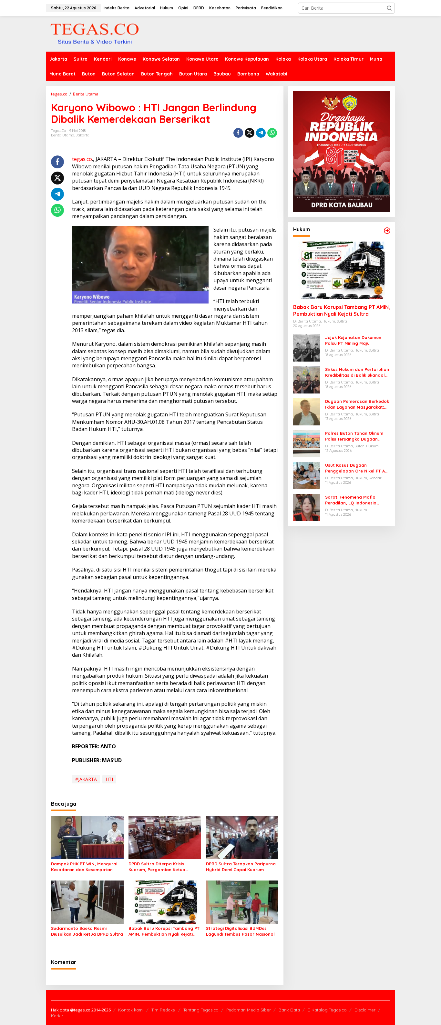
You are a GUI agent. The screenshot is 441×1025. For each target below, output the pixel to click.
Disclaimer (364, 1009)
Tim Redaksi (163, 1009)
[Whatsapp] (272, 133)
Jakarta (82, 135)
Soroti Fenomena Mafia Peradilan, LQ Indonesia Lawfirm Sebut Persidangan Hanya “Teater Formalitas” (355, 500)
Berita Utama (62, 135)
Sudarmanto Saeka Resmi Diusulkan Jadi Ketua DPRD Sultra (87, 931)
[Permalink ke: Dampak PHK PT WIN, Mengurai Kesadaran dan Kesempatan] (87, 837)
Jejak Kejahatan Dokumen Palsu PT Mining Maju (353, 340)
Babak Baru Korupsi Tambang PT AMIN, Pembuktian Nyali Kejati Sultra (164, 931)
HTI (109, 779)
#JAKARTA (86, 779)
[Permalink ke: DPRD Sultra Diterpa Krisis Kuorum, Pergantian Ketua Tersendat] (164, 837)
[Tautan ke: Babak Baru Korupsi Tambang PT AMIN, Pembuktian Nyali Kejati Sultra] (341, 270)
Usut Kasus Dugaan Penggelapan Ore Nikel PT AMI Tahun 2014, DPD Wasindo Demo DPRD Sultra (357, 468)
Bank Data (289, 1009)
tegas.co (82, 159)
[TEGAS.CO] (94, 33)
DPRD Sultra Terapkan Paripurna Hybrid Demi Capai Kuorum (241, 866)
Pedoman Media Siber (248, 1009)
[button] (389, 8)
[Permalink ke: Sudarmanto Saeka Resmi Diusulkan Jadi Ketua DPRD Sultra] (87, 901)
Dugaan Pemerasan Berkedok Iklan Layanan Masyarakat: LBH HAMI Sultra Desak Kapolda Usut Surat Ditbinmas (357, 404)
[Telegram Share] (261, 133)
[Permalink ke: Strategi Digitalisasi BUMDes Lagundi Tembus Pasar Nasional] (242, 901)
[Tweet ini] (249, 133)
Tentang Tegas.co (201, 1009)
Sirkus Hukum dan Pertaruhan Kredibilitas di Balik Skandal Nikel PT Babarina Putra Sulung (357, 372)
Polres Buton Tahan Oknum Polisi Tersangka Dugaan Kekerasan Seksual (354, 436)
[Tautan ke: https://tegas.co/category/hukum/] (387, 230)
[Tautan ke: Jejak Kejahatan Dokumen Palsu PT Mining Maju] (306, 347)
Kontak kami (131, 1009)
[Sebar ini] (238, 133)
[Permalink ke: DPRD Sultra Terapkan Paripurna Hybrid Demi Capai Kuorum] (242, 837)
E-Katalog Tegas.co (327, 1009)
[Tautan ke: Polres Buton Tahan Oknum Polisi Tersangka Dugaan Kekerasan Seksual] (306, 443)
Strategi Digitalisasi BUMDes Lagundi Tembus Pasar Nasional (240, 931)
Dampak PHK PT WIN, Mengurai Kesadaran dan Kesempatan (84, 866)
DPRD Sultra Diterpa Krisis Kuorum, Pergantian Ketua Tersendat (156, 866)
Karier (57, 1015)
